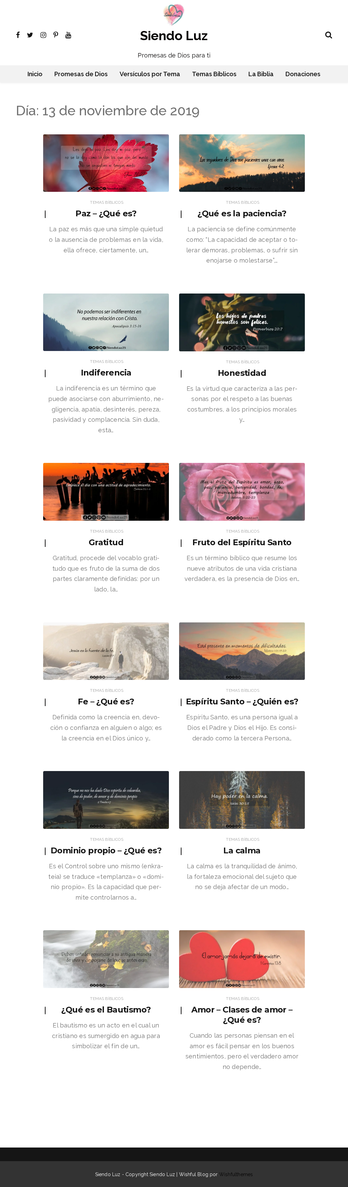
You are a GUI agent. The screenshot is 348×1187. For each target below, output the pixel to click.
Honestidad (242, 373)
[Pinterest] (55, 34)
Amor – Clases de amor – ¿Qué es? (241, 1015)
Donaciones (302, 74)
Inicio (35, 74)
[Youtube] (68, 34)
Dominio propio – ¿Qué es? (106, 850)
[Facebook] (18, 34)
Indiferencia (106, 373)
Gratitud (106, 542)
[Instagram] (43, 34)
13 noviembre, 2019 (142, 185)
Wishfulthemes (236, 1174)
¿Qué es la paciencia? (241, 213)
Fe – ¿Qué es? (106, 701)
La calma (241, 850)
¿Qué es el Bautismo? (106, 1010)
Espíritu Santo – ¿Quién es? (242, 701)
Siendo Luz (174, 35)
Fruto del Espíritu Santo (242, 542)
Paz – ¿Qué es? (106, 213)
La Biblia (261, 74)
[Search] (328, 34)
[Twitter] (30, 34)
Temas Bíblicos (214, 74)
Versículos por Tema (150, 74)
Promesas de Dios (81, 74)
